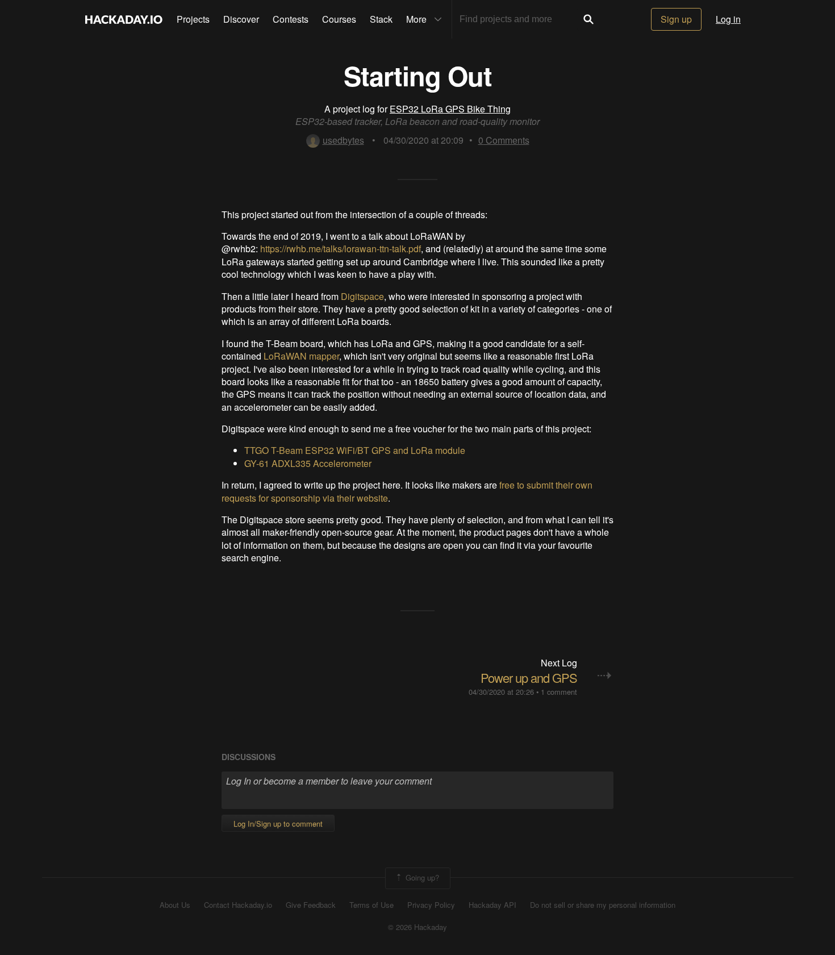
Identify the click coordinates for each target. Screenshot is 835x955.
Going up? (421, 877)
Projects (193, 19)
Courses (339, 19)
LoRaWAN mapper (301, 355)
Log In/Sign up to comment (278, 823)
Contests (290, 19)
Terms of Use (371, 905)
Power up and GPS (529, 677)
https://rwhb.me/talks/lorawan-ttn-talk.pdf (340, 248)
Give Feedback (311, 905)
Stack (381, 19)
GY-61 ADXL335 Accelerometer (307, 463)
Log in (728, 19)
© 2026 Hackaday (417, 927)
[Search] (588, 19)
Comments (503, 140)
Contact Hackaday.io (238, 905)
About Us (175, 905)
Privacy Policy (431, 905)
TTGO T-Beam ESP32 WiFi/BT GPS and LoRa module (354, 450)
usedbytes (343, 140)
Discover (241, 19)
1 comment (559, 691)
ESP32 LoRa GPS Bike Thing (450, 108)
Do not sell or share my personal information (602, 905)
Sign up (676, 19)
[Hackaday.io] (124, 19)
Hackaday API (492, 905)
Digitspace (362, 296)
